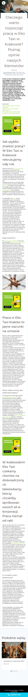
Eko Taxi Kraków (13, 690)
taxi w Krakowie (18, 168)
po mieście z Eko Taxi (17, 543)
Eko (14, 198)
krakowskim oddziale (11, 241)
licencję (4, 185)
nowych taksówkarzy (18, 242)
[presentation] (14, 650)
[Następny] (24, 656)
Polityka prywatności (17, 691)
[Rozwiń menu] (24, 2)
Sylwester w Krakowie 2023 (14, 661)
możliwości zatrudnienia (10, 397)
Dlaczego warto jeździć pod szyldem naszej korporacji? (11, 112)
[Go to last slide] (4, 656)
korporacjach (6, 190)
